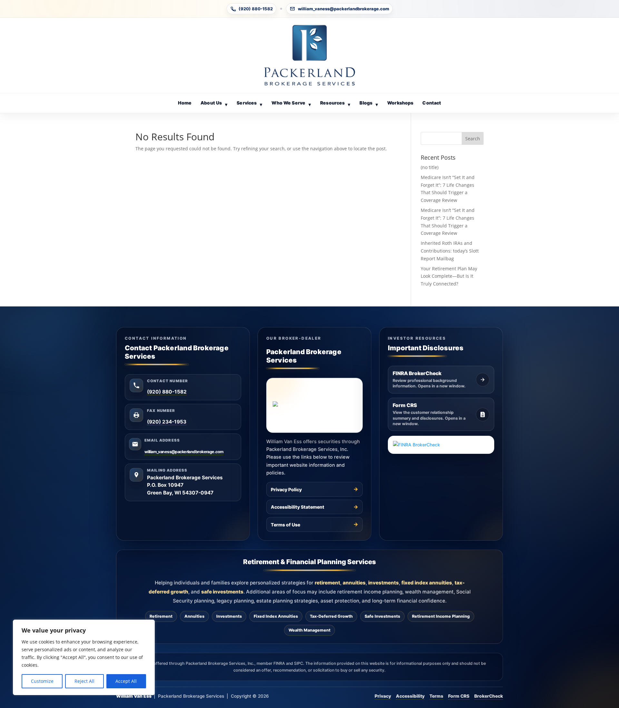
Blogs (368, 103)
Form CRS (458, 696)
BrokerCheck (488, 696)
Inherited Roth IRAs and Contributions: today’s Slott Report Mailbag (450, 251)
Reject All (84, 681)
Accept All (126, 681)
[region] (84, 657)
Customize (42, 681)
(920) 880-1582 (256, 8)
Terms (436, 696)
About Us (214, 103)
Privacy (383, 696)
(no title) (429, 167)
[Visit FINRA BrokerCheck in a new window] (441, 445)
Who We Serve (290, 103)
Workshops (400, 102)
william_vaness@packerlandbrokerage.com (343, 8)
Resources (335, 103)
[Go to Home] (309, 55)
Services (249, 103)
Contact (431, 102)
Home (185, 102)
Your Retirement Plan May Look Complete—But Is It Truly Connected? (449, 276)
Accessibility (410, 696)
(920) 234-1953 (166, 422)
